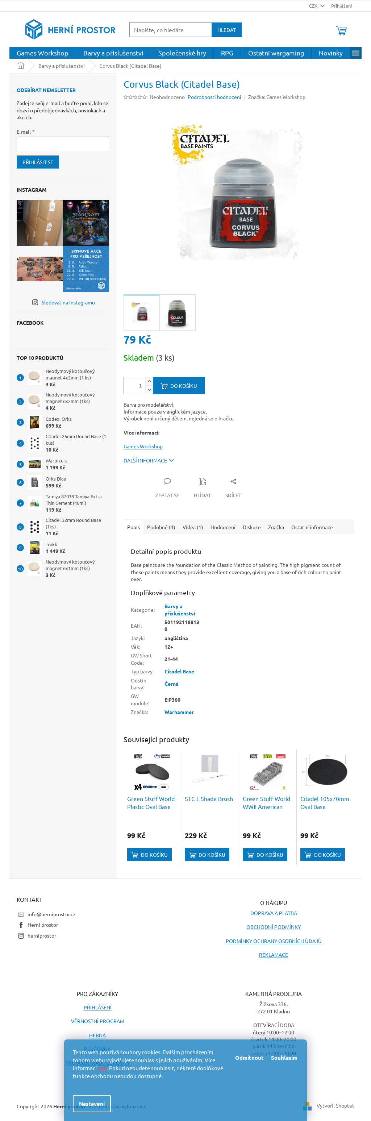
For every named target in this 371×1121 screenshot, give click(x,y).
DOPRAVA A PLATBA (273, 913)
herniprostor (42, 935)
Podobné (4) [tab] (161, 527)
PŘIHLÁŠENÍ (98, 1007)
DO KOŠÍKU (183, 385)
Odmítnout (249, 1057)
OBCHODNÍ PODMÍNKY (273, 926)
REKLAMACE (273, 954)
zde (102, 1067)
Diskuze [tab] (252, 527)
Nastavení (92, 1103)
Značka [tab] (276, 527)
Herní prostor (43, 924)
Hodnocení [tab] (222, 527)
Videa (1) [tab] (193, 527)
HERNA (97, 1035)
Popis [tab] (133, 527)
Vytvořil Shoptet (335, 1105)
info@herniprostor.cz (52, 914)
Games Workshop (143, 446)
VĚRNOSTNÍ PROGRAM (97, 1021)
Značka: (276, 97)
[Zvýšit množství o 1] (149, 381)
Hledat (226, 29)
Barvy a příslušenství (179, 609)
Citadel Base (179, 671)
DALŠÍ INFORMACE (145, 460)
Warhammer (179, 712)
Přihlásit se (37, 162)
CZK (313, 6)
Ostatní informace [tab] (312, 527)
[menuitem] (42, 53)
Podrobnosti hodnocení (214, 97)
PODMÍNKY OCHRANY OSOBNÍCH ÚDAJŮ (274, 941)
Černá (171, 683)
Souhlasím (284, 1057)
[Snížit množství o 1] (149, 390)
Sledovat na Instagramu (68, 302)
